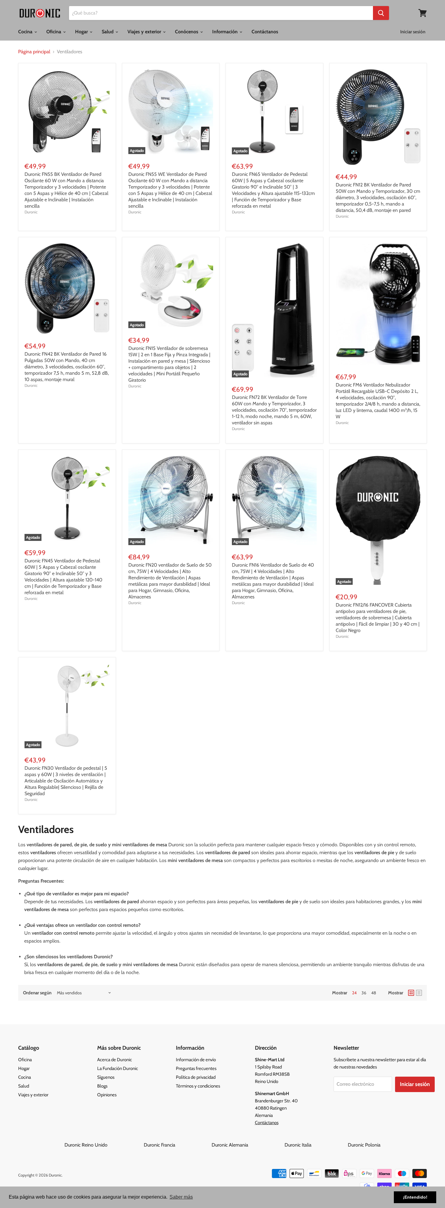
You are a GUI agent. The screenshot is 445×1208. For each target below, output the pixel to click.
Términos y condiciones (198, 1086)
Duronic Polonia (364, 1145)
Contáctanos (265, 32)
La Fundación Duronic (117, 1068)
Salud (108, 32)
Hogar (82, 32)
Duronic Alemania (247, 1145)
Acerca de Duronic (114, 1059)
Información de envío (196, 1059)
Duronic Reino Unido (103, 1145)
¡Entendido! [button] (415, 1197)
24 (354, 993)
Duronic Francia (177, 1145)
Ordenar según (37, 993)
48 (373, 993)
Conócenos (187, 32)
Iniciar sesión (412, 32)
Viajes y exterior (144, 32)
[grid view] (411, 993)
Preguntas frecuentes (196, 1068)
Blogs (102, 1086)
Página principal (34, 51)
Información (225, 32)
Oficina (54, 32)
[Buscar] (381, 13)
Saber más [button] (181, 1197)
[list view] (419, 993)
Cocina (26, 32)
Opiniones (107, 1095)
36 (363, 993)
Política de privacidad (196, 1077)
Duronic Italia (316, 1145)
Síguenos (105, 1077)
